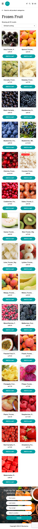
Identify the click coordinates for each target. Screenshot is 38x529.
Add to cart (10, 56)
